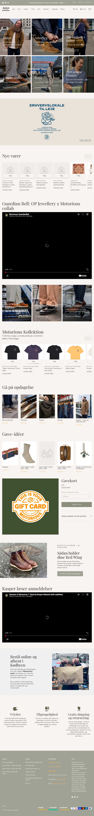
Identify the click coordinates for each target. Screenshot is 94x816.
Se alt (88, 156)
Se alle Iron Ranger (73, 316)
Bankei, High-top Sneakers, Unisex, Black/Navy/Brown (26, 185)
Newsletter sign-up (32, 768)
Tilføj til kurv (77, 504)
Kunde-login (30, 765)
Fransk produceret (42, 87)
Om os (27, 783)
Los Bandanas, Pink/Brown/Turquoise (78, 185)
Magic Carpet (30, 772)
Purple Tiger (27, 368)
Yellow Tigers (70, 368)
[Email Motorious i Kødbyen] (3, 2)
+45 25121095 (61, 779)
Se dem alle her (72, 50)
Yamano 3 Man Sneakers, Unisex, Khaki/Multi (8, 185)
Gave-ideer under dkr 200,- (12, 765)
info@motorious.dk (59, 783)
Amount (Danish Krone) (70, 492)
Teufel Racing (30, 775)
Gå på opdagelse (73, 87)
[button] (14, 9)
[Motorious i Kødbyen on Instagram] (8, 2)
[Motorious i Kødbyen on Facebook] (5, 2)
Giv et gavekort (7, 762)
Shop (5, 50)
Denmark (51, 771)
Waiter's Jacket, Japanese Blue (59, 184)
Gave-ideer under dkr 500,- (12, 768)
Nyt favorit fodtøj (10, 87)
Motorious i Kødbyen (13, 810)
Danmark (87, 2)
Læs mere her (85, 140)
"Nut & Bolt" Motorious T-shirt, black (53, 369)
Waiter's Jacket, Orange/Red (42, 184)
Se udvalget (39, 50)
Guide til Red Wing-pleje (70, 574)
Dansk (74, 2)
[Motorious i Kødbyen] (6, 9)
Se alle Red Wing (12, 316)
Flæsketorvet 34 (54, 762)
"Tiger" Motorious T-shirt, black (11, 369)
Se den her (39, 316)
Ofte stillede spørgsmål (33, 762)
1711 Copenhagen (54, 766)
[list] (30, 506)
